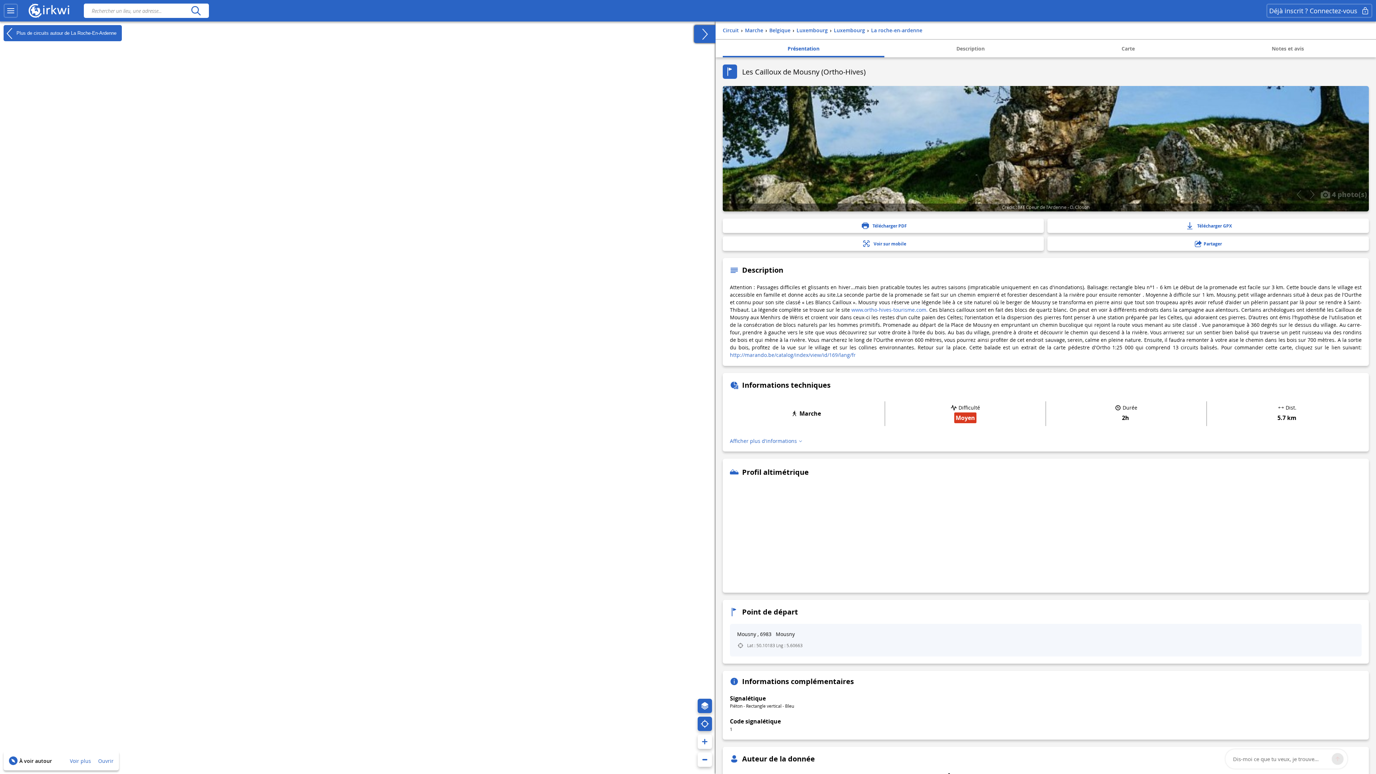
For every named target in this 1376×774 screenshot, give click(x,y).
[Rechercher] (196, 10)
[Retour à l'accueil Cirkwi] (49, 11)
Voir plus (80, 761)
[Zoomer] (705, 742)
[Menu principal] (11, 11)
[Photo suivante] (1312, 194)
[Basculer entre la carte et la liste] (705, 34)
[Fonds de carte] (705, 706)
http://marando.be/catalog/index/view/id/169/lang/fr (793, 355)
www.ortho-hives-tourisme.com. (889, 309)
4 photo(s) (1348, 194)
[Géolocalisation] (705, 724)
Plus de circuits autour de (65, 32)
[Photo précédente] (1298, 194)
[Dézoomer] (705, 759)
